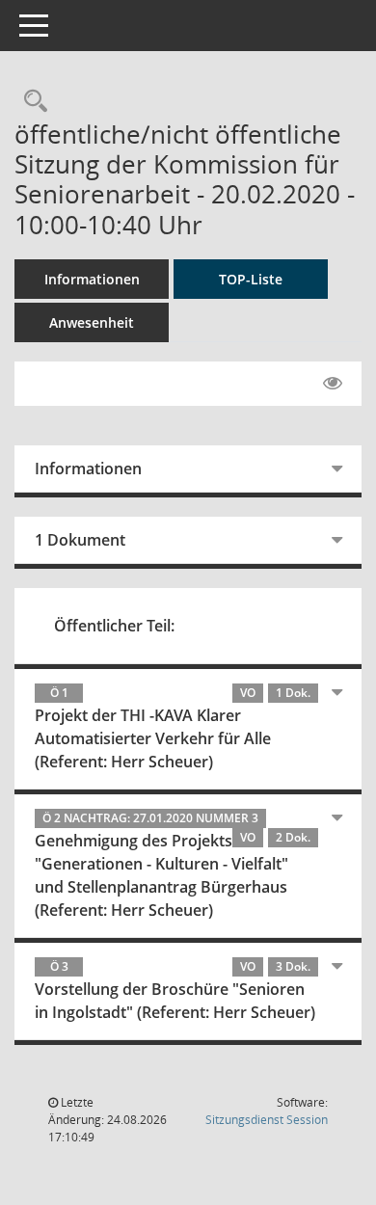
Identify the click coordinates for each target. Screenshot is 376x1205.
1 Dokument (80, 539)
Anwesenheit (91, 322)
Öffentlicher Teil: (114, 625)
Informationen (92, 279)
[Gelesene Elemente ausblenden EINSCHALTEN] (333, 383)
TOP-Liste (250, 279)
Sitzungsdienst (266, 1119)
